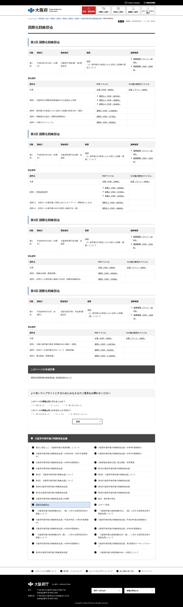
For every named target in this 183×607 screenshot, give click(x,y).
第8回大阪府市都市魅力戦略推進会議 (114, 493)
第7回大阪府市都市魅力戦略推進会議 (51, 493)
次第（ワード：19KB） (138, 90)
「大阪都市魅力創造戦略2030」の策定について (118, 552)
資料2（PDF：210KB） (108, 279)
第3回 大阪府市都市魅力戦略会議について (54, 481)
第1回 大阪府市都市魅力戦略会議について (54, 475)
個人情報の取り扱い (127, 571)
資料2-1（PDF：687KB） (113, 203)
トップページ (32, 18)
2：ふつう (55, 405)
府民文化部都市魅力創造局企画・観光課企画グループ (51, 377)
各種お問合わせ (133, 591)
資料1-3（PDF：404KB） (110, 104)
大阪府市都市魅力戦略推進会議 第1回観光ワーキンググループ (124, 544)
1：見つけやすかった (41, 414)
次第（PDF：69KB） (106, 90)
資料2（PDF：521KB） (105, 350)
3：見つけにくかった (79, 414)
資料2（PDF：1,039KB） (107, 111)
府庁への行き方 (100, 591)
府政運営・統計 (44, 18)
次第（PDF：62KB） (104, 338)
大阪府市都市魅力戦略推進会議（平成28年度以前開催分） (123, 520)
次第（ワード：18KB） (140, 182)
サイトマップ (147, 571)
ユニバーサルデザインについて (101, 571)
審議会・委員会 (56, 18)
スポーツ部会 (104, 505)
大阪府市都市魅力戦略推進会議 (91, 18)
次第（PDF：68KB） (111, 182)
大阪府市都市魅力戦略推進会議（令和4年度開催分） (120, 529)
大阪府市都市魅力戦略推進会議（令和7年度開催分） (120, 454)
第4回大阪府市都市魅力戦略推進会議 (114, 481)
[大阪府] (44, 10)
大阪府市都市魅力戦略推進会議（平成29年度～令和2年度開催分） (62, 521)
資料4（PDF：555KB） (107, 122)
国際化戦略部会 (42, 505)
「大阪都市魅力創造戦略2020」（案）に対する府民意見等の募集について (62, 512)
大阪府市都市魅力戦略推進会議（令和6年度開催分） (58, 462)
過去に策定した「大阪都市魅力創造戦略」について (58, 447)
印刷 (122, 21)
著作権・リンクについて (72, 571)
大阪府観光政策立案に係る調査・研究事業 (116, 462)
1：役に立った (39, 405)
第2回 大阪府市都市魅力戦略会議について (116, 475)
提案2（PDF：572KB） (115, 192)
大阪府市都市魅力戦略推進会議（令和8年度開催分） (120, 447)
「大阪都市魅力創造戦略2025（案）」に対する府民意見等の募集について (62, 536)
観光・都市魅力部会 (106, 499)
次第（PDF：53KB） (107, 268)
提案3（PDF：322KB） (115, 196)
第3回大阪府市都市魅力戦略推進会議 (51, 552)
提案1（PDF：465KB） (115, 188)
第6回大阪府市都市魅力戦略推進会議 (114, 487)
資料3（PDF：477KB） (107, 116)
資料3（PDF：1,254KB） (105, 356)
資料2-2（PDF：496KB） (113, 208)
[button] (132, 2)
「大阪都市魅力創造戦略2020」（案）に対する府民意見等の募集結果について (124, 512)
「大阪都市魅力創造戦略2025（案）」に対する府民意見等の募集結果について (124, 536)
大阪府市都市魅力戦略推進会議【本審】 (53, 499)
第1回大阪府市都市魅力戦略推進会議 (114, 468)
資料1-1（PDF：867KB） (110, 96)
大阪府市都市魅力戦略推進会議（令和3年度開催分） (58, 529)
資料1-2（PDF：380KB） (110, 100)
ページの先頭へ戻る (156, 582)
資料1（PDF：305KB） (108, 273)
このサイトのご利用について (45, 571)
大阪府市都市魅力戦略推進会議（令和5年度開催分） (58, 543)
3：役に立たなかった (74, 405)
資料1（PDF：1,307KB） (105, 344)
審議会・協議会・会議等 (71, 18)
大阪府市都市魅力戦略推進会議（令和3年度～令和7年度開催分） (61, 455)
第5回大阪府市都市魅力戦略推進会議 (51, 487)
